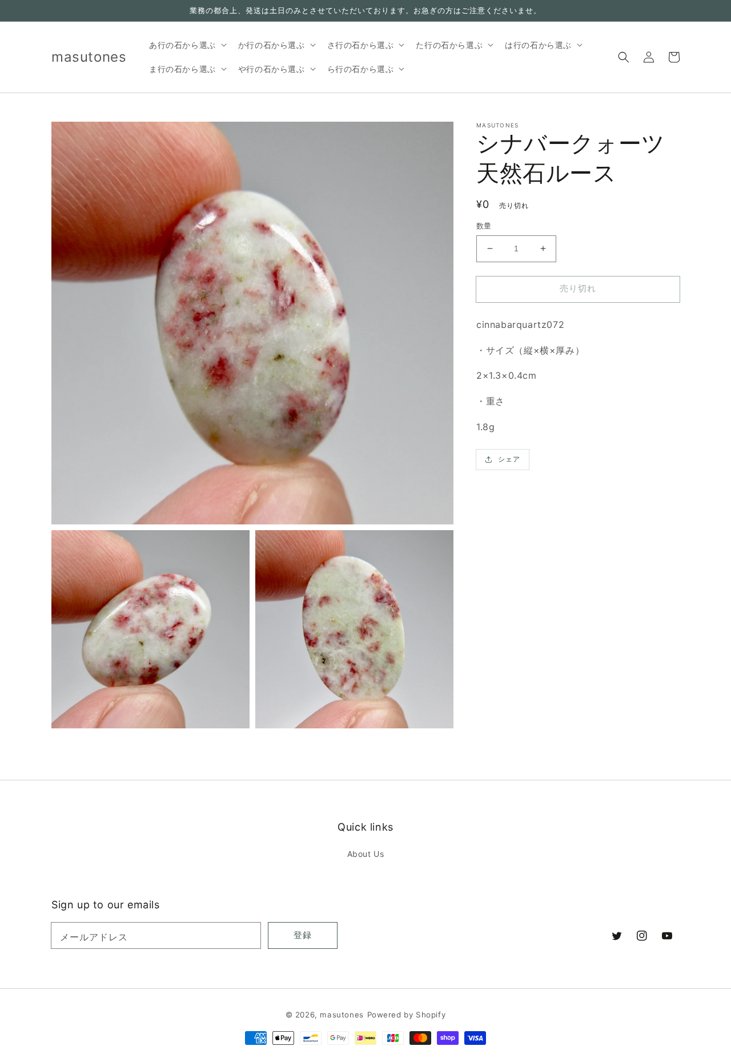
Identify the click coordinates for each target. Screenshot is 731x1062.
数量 (484, 225)
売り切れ (578, 288)
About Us (365, 854)
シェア (509, 459)
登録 (303, 934)
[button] (623, 57)
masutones (341, 1014)
